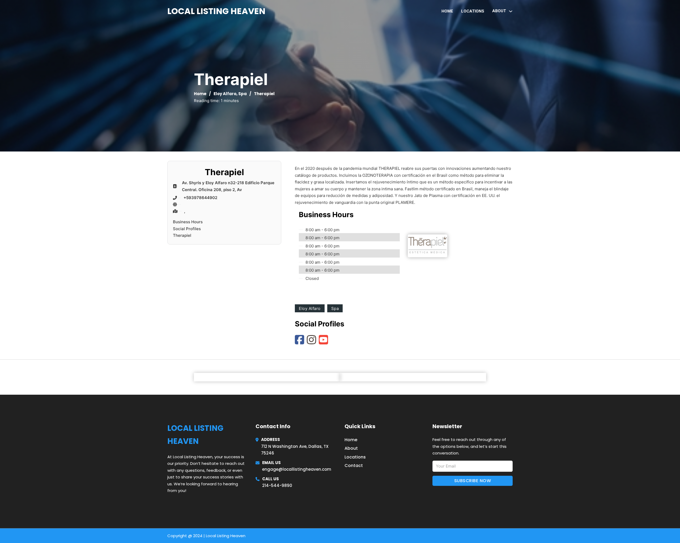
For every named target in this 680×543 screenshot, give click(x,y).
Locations (472, 11)
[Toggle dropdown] (511, 11)
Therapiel (182, 235)
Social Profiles (187, 228)
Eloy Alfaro (225, 93)
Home (447, 11)
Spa (242, 93)
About (351, 448)
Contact (354, 465)
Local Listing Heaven (216, 11)
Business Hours (188, 221)
